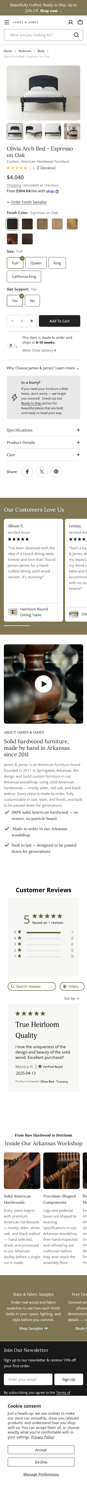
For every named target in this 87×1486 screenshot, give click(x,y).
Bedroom (25, 51)
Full (15, 262)
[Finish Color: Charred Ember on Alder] (27, 239)
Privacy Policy (42, 1436)
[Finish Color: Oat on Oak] (57, 224)
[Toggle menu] (7, 22)
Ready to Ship (31, 403)
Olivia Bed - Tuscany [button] (54, 1081)
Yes (15, 300)
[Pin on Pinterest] (56, 471)
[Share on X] (42, 471)
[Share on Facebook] (27, 471)
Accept (41, 1449)
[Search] (76, 35)
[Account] (70, 22)
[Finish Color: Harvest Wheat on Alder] (72, 224)
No (32, 300)
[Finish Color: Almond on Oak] (42, 224)
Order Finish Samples (29, 202)
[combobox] (43, 35)
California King (24, 276)
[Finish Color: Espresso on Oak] (12, 224)
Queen (36, 262)
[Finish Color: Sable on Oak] (27, 224)
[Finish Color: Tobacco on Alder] (12, 239)
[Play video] (43, 684)
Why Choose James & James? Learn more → (43, 367)
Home (8, 51)
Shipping (14, 185)
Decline (41, 1462)
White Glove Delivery (37, 350)
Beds (41, 51)
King (57, 262)
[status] (32, 986)
